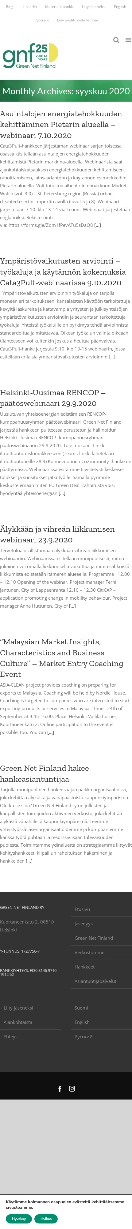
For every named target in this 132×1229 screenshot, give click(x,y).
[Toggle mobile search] (116, 40)
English (82, 1022)
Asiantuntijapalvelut (95, 981)
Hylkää (46, 1218)
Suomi (81, 1008)
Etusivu (82, 909)
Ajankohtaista (18, 1022)
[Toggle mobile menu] (129, 40)
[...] (97, 225)
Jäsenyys (84, 923)
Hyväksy (19, 1218)
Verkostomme (89, 952)
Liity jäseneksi (18, 1008)
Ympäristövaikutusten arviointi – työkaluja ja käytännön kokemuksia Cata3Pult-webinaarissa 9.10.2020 (63, 271)
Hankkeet (85, 967)
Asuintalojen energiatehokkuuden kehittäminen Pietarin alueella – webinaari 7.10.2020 (61, 124)
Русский (84, 1036)
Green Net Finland (94, 938)
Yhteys (10, 1036)
